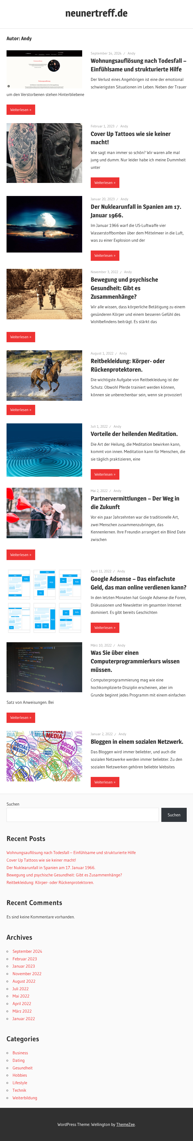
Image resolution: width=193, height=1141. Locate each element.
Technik (19, 1090)
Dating (19, 1060)
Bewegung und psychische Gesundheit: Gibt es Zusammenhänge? (124, 288)
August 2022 (24, 981)
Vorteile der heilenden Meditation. (134, 433)
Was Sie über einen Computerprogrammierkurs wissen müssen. (135, 661)
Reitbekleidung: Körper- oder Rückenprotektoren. (50, 882)
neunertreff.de (96, 13)
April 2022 (22, 1003)
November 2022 (27, 973)
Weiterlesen (19, 109)
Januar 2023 (24, 966)
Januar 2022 (24, 1018)
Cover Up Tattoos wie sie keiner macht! (41, 860)
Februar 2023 (25, 958)
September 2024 (27, 951)
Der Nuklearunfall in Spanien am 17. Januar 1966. (51, 867)
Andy (131, 53)
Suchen (13, 804)
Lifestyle (20, 1082)
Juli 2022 (21, 988)
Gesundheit (23, 1067)
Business (20, 1052)
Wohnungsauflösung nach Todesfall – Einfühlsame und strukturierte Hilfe (71, 852)
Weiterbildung (25, 1097)
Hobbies (20, 1075)
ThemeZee (125, 1124)
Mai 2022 (21, 996)
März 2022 (22, 1011)
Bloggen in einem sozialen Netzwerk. (137, 741)
